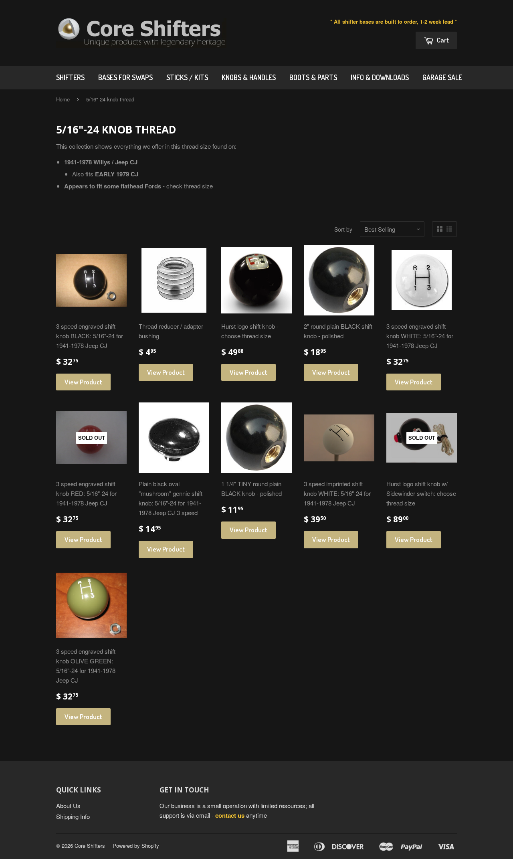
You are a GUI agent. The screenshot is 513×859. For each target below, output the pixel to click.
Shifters (70, 77)
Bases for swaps (125, 77)
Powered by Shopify (136, 845)
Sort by (343, 229)
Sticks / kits (187, 77)
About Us (68, 805)
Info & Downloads (380, 77)
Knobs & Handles (249, 77)
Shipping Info (73, 816)
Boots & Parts (313, 77)
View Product (83, 382)
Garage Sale (442, 77)
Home (63, 99)
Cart (442, 40)
